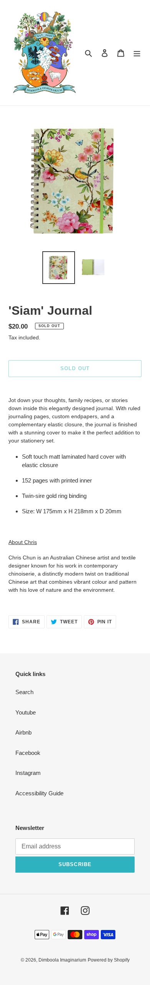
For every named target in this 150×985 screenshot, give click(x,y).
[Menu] (137, 53)
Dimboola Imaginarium (62, 960)
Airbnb (23, 732)
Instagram (28, 773)
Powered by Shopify (109, 960)
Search (24, 692)
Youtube (25, 712)
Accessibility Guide (39, 793)
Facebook (27, 753)
